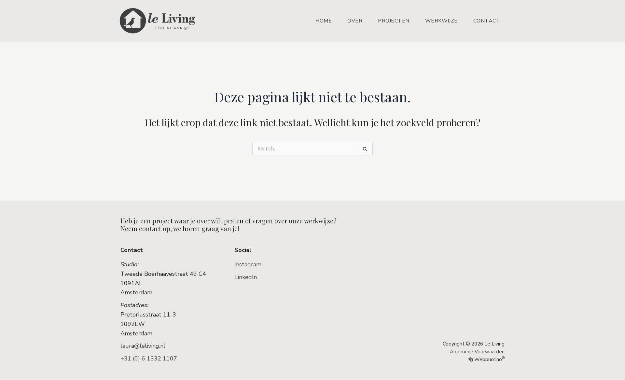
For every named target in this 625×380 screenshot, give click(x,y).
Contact (486, 20)
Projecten (394, 20)
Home (323, 20)
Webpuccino (489, 359)
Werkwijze (441, 20)
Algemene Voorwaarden (477, 351)
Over (354, 20)
